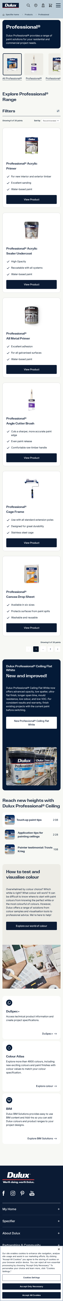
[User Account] (43, 5)
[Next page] (57, 649)
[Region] (36, 5)
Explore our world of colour (31, 925)
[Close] (59, 1249)
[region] (31, 1273)
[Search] (28, 5)
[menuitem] (9, 1209)
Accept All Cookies (31, 1295)
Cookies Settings (31, 1277)
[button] (31, 111)
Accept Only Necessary (31, 1286)
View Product (31, 199)
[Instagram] (13, 1193)
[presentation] (13, 66)
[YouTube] (32, 1193)
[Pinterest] (22, 1193)
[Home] (4, 14)
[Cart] (51, 5)
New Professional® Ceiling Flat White (31, 722)
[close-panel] (58, 5)
